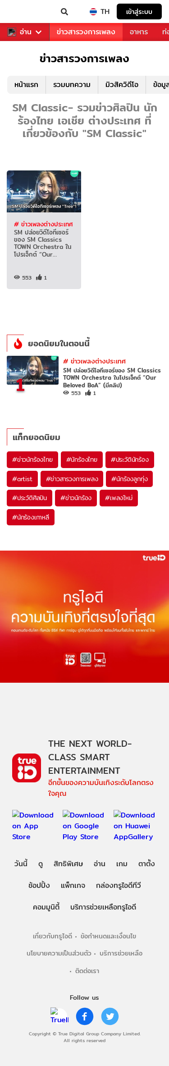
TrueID (25, 11)
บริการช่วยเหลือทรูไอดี (103, 907)
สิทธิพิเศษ (68, 863)
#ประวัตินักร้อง (130, 459)
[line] (59, 1016)
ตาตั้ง (146, 863)
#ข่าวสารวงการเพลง (72, 479)
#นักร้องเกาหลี (30, 517)
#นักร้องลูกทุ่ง (129, 479)
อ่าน (26, 32)
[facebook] (85, 1016)
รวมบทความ (72, 84)
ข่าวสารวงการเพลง (86, 31)
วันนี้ (20, 863)
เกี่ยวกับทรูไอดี (52, 936)
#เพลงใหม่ (118, 498)
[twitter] (110, 1016)
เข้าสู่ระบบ (139, 11)
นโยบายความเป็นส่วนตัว (59, 953)
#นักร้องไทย (81, 459)
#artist (22, 479)
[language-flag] (93, 11)
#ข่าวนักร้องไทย (32, 459)
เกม (122, 863)
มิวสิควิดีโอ (121, 84)
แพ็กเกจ (73, 885)
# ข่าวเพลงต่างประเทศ (43, 224)
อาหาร (139, 31)
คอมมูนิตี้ (46, 907)
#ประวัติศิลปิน (29, 498)
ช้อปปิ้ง (39, 885)
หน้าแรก (26, 84)
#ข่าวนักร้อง (75, 498)
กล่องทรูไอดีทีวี (118, 885)
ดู (40, 863)
